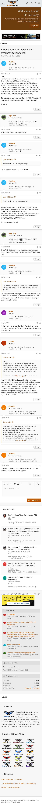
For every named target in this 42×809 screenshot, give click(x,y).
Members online (12, 663)
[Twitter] (12, 805)
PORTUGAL (33, 413)
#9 (40, 418)
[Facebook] (2, 805)
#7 (40, 323)
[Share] (37, 74)
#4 (40, 193)
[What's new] (35, 3)
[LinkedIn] (8, 805)
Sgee (15, 572)
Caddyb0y (11, 570)
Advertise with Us (7, 779)
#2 (40, 129)
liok (9, 517)
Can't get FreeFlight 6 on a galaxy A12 (22, 515)
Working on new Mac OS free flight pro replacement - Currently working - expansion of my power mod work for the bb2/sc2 (22, 634)
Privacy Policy (31, 783)
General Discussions (23, 535)
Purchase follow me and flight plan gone (21, 653)
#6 (40, 277)
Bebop (18, 570)
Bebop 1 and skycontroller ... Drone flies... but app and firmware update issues (21, 565)
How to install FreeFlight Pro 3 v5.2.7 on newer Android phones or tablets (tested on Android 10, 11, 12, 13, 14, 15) (23, 531)
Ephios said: (7, 422)
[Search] (39, 3)
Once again (11, 614)
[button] (2, 3)
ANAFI (14, 517)
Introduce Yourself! (13, 645)
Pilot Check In (11, 649)
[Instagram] (5, 805)
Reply (38, 109)
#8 (40, 353)
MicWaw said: (7, 357)
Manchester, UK (21, 125)
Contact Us (18, 779)
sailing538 (13, 586)
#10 (40, 465)
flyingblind (11, 535)
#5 (40, 247)
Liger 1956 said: (8, 159)
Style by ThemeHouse (12, 802)
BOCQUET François (32, 688)
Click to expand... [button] (21, 376)
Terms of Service (20, 783)
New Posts (10, 610)
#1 (40, 74)
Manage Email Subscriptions (10, 787)
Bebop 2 (13, 540)
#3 (40, 155)
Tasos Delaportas (16, 522)
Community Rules (7, 783)
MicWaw (5, 56)
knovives (11, 581)
